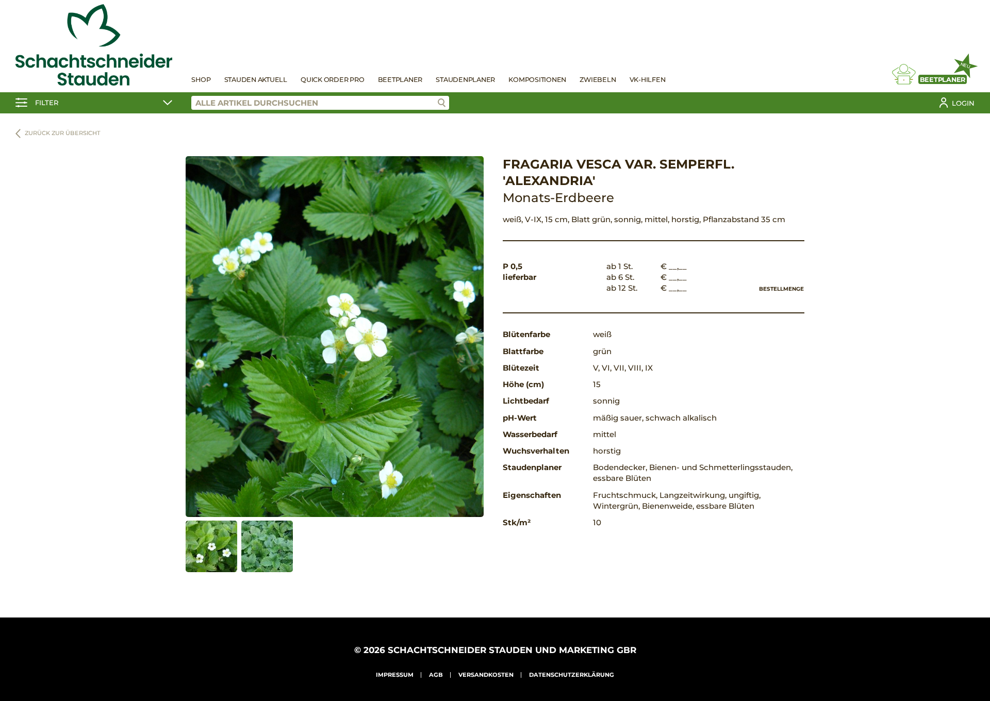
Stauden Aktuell (255, 80)
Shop (200, 80)
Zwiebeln (598, 80)
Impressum (395, 674)
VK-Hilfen (648, 80)
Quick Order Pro (332, 80)
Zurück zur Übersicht (63, 133)
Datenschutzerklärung (571, 674)
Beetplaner (400, 80)
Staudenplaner (465, 80)
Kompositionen (537, 80)
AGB (436, 674)
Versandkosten (486, 674)
